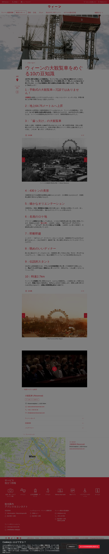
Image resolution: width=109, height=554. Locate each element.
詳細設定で (72, 546)
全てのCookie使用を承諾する (89, 546)
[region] (54, 546)
